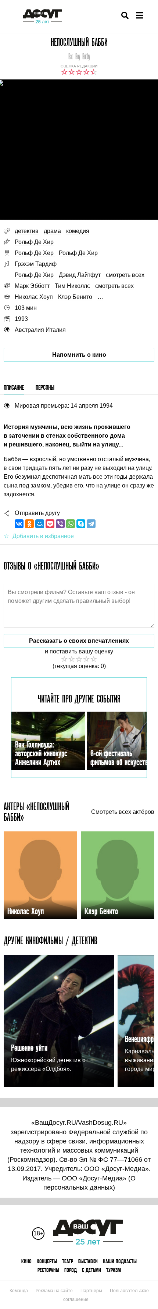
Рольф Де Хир (34, 242)
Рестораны (48, 1270)
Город (70, 1270)
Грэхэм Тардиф (36, 264)
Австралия (29, 330)
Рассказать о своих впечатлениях (79, 641)
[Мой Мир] (39, 523)
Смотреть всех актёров (122, 812)
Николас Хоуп (34, 297)
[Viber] (60, 523)
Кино (26, 1261)
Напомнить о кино (79, 355)
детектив (27, 231)
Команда (19, 1290)
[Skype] (80, 523)
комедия (77, 231)
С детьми (91, 1270)
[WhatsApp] (70, 523)
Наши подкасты (120, 1261)
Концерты (47, 1261)
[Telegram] (91, 523)
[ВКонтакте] (19, 523)
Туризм (113, 1270)
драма (52, 231)
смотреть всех (125, 275)
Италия (56, 330)
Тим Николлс (72, 286)
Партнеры (91, 1290)
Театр (67, 1261)
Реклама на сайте (54, 1290)
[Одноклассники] (29, 523)
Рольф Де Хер (35, 253)
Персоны (45, 387)
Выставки (88, 1261)
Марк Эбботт (32, 286)
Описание (14, 387)
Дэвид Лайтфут (80, 275)
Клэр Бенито (75, 297)
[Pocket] (50, 523)
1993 (21, 319)
